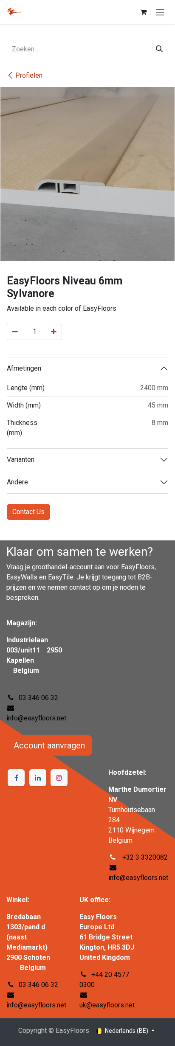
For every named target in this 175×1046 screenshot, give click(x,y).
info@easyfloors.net (36, 718)
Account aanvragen (49, 745)
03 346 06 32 (38, 698)
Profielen (28, 75)
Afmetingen (24, 368)
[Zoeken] (159, 49)
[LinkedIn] (37, 777)
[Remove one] (15, 332)
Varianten (20, 460)
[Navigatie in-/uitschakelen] (160, 12)
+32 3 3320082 (144, 857)
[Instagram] (59, 777)
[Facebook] (16, 777)
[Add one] (54, 332)
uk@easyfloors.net (107, 1005)
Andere (17, 482)
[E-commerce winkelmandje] (143, 11)
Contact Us (28, 512)
